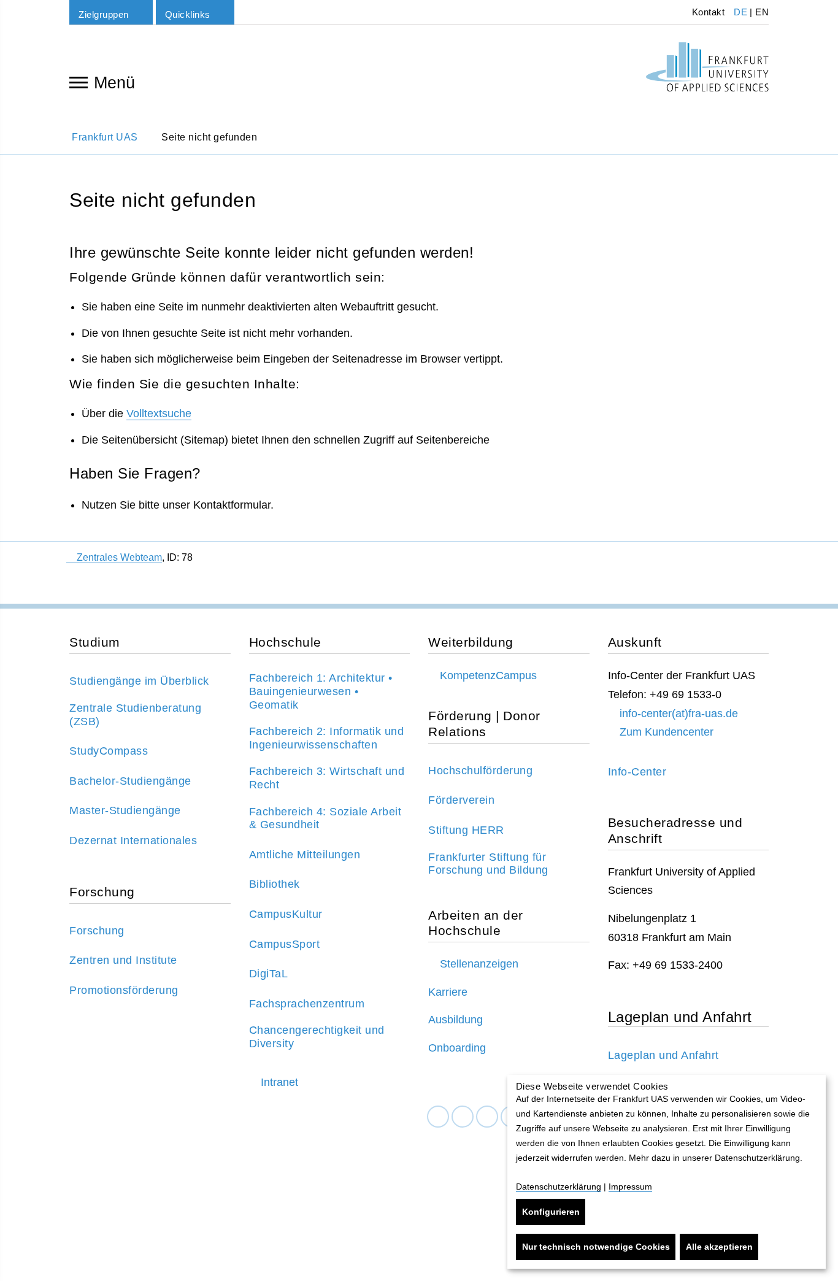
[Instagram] (487, 1116)
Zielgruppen (104, 14)
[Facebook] (438, 1116)
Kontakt (707, 12)
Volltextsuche (158, 413)
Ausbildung (455, 1020)
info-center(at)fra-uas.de (679, 713)
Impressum (630, 1186)
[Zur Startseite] (707, 66)
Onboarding (457, 1048)
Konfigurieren (551, 1212)
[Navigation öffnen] (78, 81)
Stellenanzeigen (479, 964)
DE (740, 12)
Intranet (279, 1082)
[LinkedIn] (462, 1116)
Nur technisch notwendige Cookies (596, 1247)
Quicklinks (187, 14)
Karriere (447, 992)
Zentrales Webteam (119, 557)
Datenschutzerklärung (558, 1186)
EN (762, 12)
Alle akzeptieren (719, 1247)
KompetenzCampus (488, 675)
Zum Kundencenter (666, 732)
